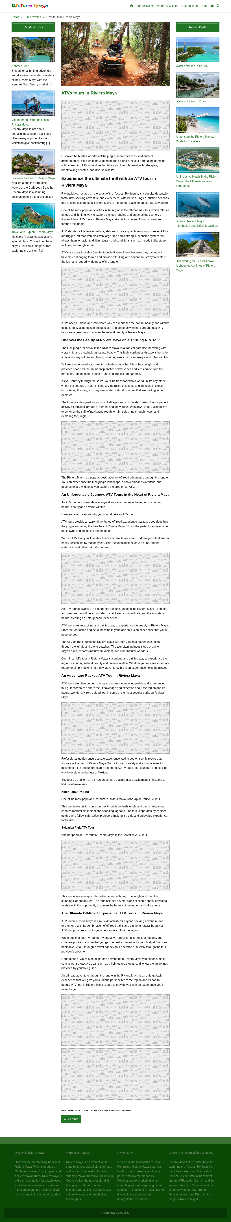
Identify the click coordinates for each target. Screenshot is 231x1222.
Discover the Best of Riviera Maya (33, 178)
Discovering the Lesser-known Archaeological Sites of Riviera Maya (195, 266)
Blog (205, 5)
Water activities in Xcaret (191, 101)
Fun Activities (145, 5)
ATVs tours (71, 1119)
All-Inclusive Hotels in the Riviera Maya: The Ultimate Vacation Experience (197, 181)
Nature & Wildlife (167, 5)
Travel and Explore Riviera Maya (32, 232)
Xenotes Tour (20, 66)
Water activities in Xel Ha (192, 66)
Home (15, 17)
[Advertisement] (115, 125)
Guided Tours (190, 5)
